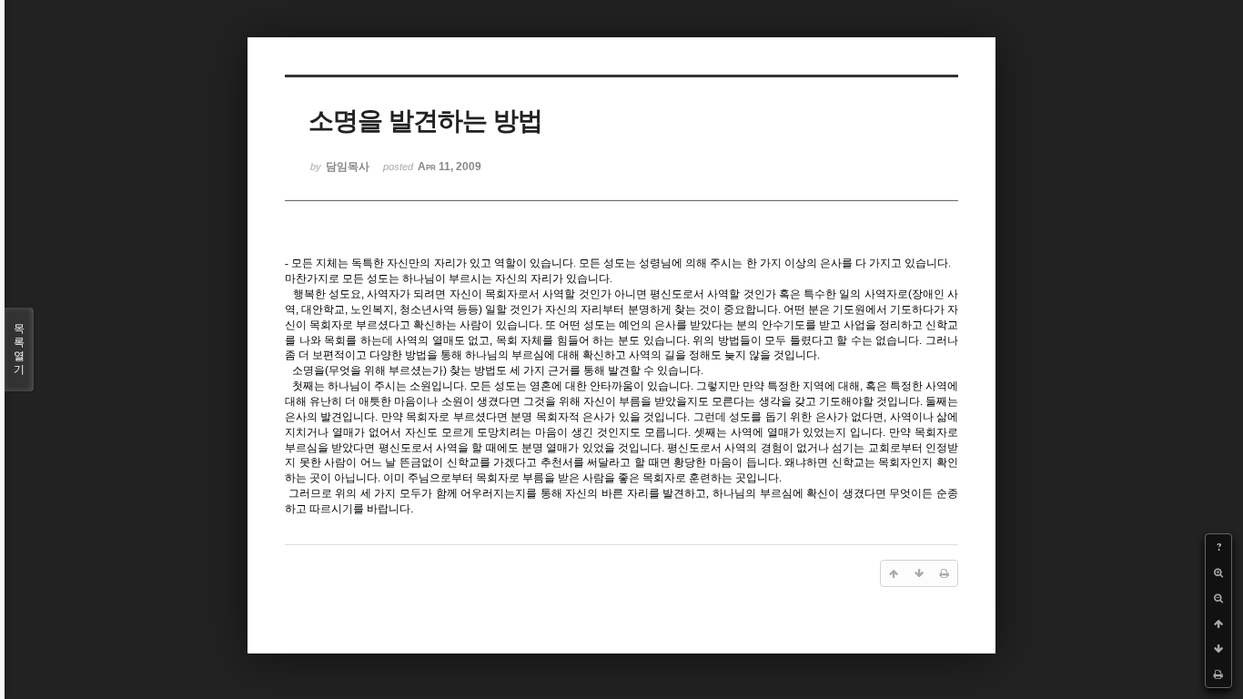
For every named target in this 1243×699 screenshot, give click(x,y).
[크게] (1218, 572)
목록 (19, 349)
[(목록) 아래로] (1218, 649)
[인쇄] (1218, 674)
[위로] (1218, 623)
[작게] (1218, 598)
